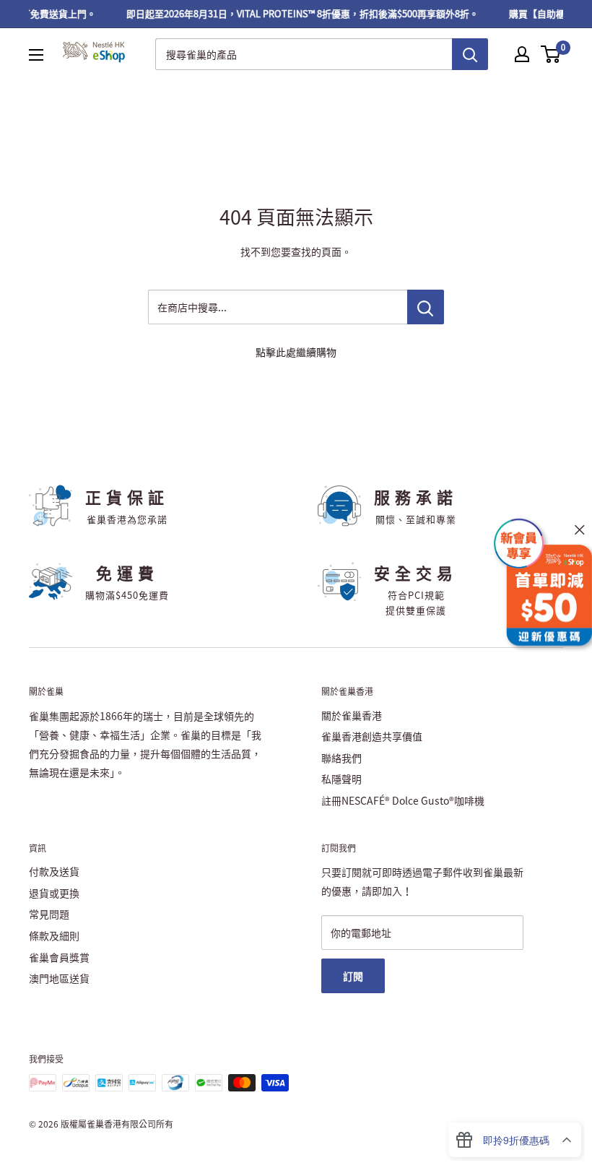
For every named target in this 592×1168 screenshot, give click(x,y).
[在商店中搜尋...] (425, 307)
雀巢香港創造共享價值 (371, 736)
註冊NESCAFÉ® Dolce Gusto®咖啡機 (402, 800)
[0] (551, 54)
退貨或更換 (54, 893)
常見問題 (49, 914)
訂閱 (353, 976)
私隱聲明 (341, 778)
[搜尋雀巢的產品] (470, 54)
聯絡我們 (341, 757)
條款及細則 (54, 935)
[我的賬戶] (522, 54)
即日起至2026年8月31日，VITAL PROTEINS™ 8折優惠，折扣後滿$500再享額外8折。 (297, 13)
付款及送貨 (54, 871)
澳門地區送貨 (59, 978)
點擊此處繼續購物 (296, 352)
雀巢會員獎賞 (59, 957)
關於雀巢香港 (351, 715)
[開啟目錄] (36, 55)
